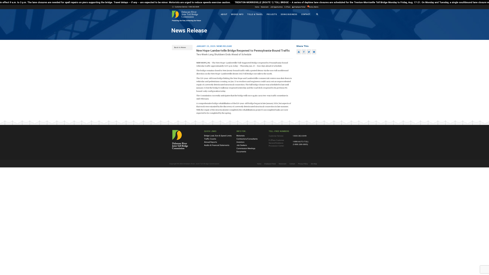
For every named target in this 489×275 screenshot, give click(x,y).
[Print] (298, 51)
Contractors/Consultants (247, 139)
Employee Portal (299, 7)
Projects (272, 14)
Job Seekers (241, 145)
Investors (240, 142)
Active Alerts (313, 7)
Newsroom (265, 7)
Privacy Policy (303, 164)
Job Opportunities (276, 7)
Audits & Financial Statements (216, 145)
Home (257, 7)
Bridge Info (237, 14)
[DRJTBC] (186, 14)
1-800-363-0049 (300, 136)
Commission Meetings (245, 148)
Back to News (180, 47)
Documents (241, 151)
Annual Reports (210, 142)
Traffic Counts (210, 139)
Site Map (314, 164)
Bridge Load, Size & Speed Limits (218, 136)
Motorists (240, 136)
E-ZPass (287, 7)
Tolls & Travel (255, 14)
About (224, 14)
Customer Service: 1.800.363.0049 (187, 7)
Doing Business (289, 14)
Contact (305, 14)
